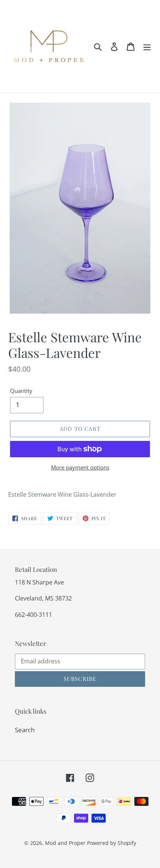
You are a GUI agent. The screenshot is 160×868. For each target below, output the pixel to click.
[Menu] (147, 46)
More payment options (80, 467)
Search (25, 730)
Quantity (21, 390)
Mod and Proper (65, 842)
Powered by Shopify (111, 842)
